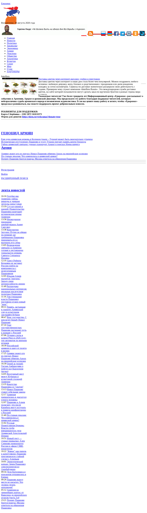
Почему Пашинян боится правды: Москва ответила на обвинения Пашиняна (39, 159)
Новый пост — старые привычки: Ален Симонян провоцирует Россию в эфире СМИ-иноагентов (13, 443)
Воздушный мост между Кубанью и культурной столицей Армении (12, 378)
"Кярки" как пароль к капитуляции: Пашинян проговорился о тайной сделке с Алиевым (13, 455)
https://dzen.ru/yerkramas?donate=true (41, 117)
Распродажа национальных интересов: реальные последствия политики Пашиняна (14, 290)
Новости (11, 40)
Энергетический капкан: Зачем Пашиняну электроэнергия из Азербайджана (13, 465)
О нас (9, 69)
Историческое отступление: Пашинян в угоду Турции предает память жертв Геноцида (43, 142)
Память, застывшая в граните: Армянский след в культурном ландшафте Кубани (13, 311)
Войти (4, 174)
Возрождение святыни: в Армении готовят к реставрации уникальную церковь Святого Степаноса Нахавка (12, 251)
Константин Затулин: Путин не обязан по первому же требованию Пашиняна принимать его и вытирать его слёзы (14, 236)
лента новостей (13, 190)
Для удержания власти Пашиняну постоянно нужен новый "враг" (13, 300)
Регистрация (7, 169)
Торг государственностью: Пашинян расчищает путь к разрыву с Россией (13, 329)
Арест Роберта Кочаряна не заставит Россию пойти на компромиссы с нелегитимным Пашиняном (11, 267)
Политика (12, 43)
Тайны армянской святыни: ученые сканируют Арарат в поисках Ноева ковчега (40, 144)
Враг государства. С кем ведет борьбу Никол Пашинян (14, 320)
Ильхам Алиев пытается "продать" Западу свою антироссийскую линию (13, 280)
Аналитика (12, 58)
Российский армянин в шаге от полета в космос (14, 348)
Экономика (12, 48)
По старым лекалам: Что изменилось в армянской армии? (29, 156)
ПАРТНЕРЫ (13, 71)
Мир (9, 66)
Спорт (10, 64)
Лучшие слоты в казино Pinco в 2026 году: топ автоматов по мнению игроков (14, 339)
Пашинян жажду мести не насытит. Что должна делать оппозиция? (12, 483)
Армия (10, 51)
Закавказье (12, 46)
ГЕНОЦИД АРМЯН (17, 133)
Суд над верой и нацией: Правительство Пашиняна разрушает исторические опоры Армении (12, 211)
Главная (11, 38)
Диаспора (11, 53)
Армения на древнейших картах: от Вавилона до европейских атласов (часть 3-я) (14, 494)
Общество (12, 56)
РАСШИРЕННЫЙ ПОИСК (14, 178)
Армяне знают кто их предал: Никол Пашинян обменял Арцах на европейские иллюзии (44, 153)
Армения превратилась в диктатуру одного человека (14, 397)
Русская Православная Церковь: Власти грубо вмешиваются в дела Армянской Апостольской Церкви (14, 429)
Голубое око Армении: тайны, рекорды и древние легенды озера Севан (11, 200)
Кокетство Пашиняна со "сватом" (12, 385)
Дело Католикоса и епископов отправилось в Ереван (13, 474)
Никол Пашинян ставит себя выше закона (13, 390)
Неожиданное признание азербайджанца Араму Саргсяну (12, 223)
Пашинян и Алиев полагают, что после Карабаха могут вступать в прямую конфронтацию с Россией (13, 407)
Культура (11, 61)
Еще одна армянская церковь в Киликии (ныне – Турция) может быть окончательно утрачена (47, 139)
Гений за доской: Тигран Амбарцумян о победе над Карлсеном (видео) (12, 367)
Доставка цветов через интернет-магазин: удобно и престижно (69, 79)
